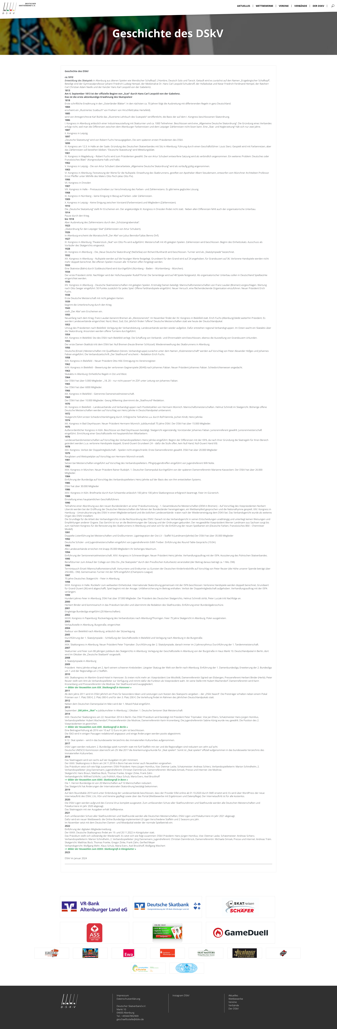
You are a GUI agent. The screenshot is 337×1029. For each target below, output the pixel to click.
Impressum (123, 995)
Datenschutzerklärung (128, 998)
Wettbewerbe (236, 998)
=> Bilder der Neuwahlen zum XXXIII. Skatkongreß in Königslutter (99, 849)
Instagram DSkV (181, 995)
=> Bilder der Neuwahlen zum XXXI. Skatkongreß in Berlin (95, 726)
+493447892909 (129, 1016)
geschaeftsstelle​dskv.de (130, 1019)
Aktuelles (233, 995)
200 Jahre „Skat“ (86, 710)
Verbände (234, 1005)
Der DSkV (234, 1008)
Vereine (233, 1002)
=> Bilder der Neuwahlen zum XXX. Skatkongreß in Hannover (97, 687)
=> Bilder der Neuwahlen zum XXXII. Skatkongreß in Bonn (95, 779)
